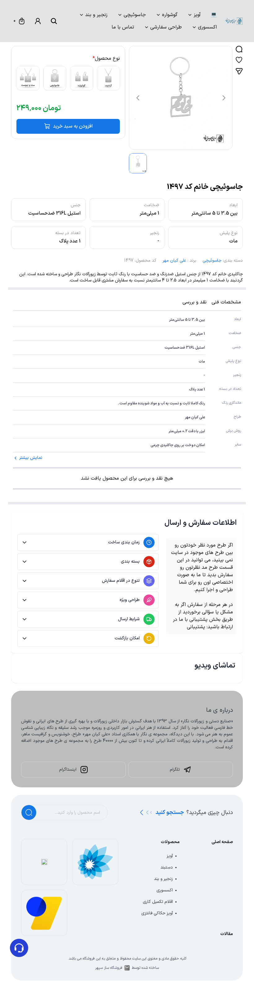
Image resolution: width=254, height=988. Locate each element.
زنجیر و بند (96, 15)
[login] (37, 21)
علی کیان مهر (174, 260)
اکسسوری (207, 27)
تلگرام (175, 769)
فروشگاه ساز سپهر (108, 968)
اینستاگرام (68, 769)
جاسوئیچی (135, 15)
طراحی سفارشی (166, 27)
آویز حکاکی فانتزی (157, 913)
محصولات (170, 842)
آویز (197, 15)
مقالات (226, 934)
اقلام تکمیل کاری (158, 902)
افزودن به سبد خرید (73, 126)
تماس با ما (123, 27)
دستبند (166, 867)
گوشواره (169, 15)
